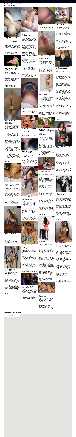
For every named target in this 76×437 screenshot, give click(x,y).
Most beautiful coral (9, 269)
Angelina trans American (62, 193)
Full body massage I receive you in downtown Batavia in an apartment (29, 246)
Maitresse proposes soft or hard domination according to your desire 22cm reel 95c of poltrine (46, 131)
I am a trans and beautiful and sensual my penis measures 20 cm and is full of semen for (12, 68)
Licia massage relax (61, 242)
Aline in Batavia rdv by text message (11, 38)
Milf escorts (6, 3)
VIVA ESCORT (6, 1)
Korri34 (40, 24)
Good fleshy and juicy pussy (29, 286)
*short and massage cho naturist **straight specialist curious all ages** (11, 184)
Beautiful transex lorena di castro (28, 33)
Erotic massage (26, 108)
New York (17, 3)
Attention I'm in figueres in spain (45, 294)
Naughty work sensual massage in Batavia (27, 152)
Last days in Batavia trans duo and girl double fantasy (46, 92)
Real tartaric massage (44, 171)
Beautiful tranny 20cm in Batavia (45, 56)
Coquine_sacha (43, 241)
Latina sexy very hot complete (12, 233)
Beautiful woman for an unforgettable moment (62, 68)
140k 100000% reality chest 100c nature (11, 121)
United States (11, 3)
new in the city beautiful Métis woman (63, 147)
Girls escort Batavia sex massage (28, 197)
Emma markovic (60, 24)
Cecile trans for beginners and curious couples (29, 129)
